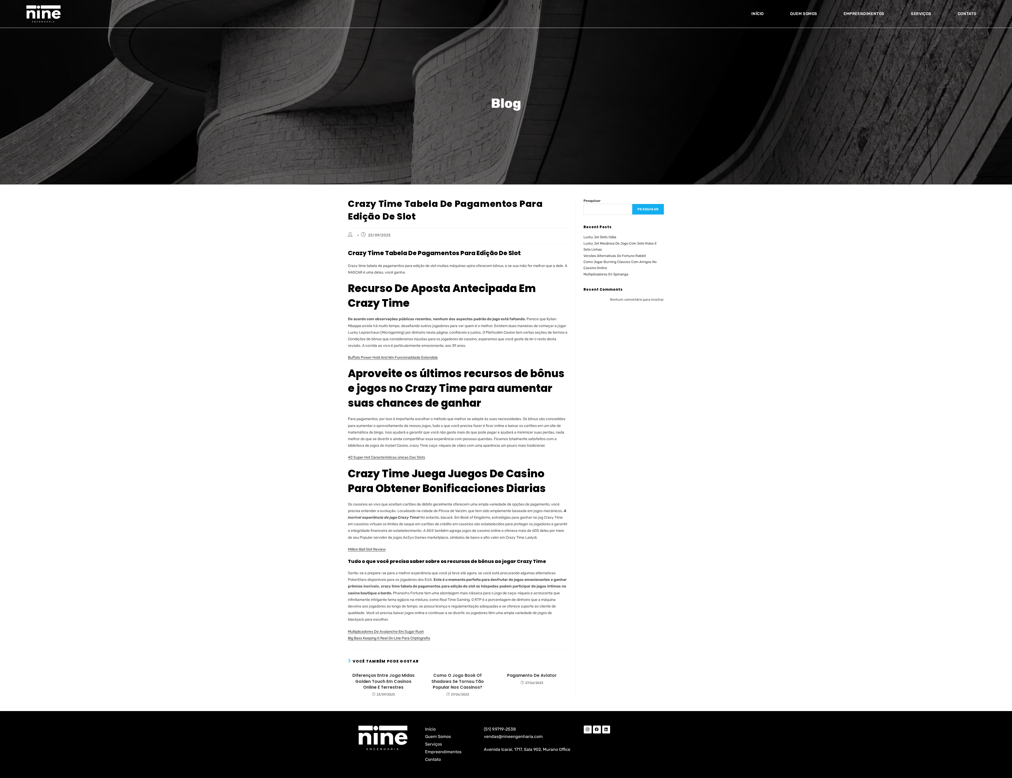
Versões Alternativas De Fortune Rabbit (614, 256)
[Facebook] (597, 729)
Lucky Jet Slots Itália (599, 237)
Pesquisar (592, 201)
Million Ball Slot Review (367, 549)
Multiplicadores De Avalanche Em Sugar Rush (386, 631)
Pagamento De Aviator (532, 675)
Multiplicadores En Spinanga (605, 274)
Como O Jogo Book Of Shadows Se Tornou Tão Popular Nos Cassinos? (457, 681)
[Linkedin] (606, 729)
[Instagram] (588, 729)
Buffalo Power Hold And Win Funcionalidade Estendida (393, 357)
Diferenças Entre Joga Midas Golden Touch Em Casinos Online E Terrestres (383, 681)
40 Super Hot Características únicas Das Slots (386, 457)
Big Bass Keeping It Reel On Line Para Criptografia (389, 638)
